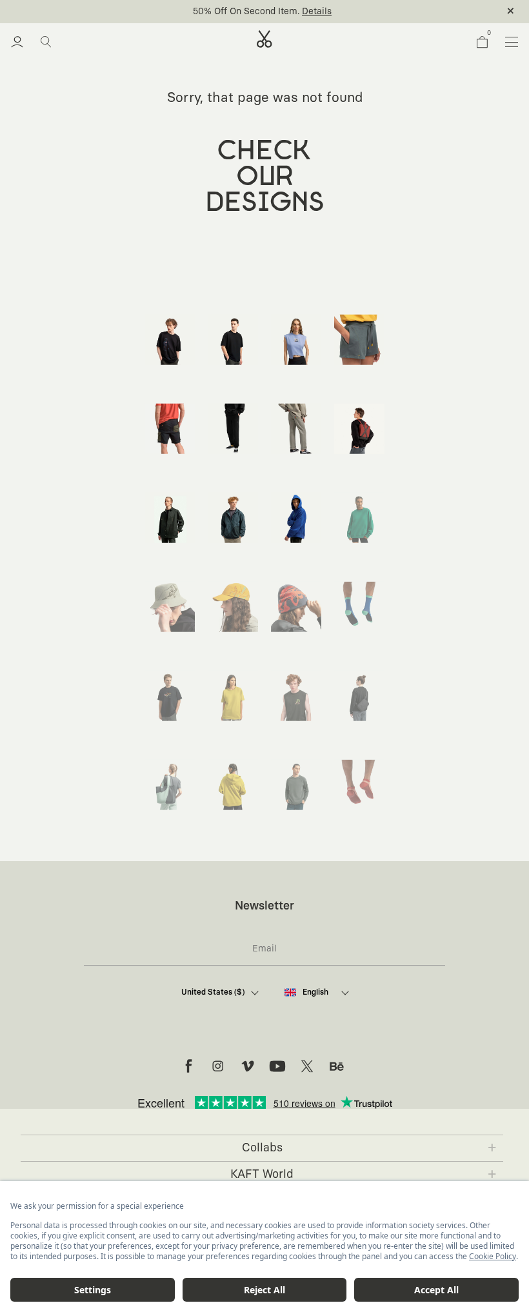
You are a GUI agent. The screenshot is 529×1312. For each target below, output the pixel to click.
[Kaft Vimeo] (247, 1066)
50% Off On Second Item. (246, 11)
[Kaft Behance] (336, 1066)
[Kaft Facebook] (188, 1066)
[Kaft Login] (17, 41)
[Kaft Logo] (264, 39)
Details (317, 11)
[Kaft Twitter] (307, 1066)
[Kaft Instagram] (218, 1066)
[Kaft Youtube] (277, 1066)
